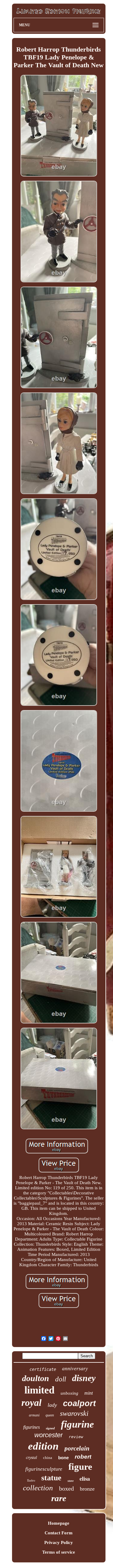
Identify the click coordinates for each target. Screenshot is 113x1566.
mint (88, 1393)
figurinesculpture (43, 1469)
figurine (77, 1424)
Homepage (58, 1523)
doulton (35, 1378)
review (76, 1436)
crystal (31, 1457)
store (70, 1480)
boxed (66, 1488)
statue (51, 1477)
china (47, 1457)
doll (60, 1379)
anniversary (75, 1368)
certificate (43, 1369)
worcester (48, 1435)
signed (50, 1428)
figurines (31, 1427)
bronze (87, 1489)
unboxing (69, 1393)
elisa (85, 1478)
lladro (31, 1480)
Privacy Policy (58, 1542)
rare (58, 1498)
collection (38, 1488)
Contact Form (59, 1532)
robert (83, 1456)
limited (39, 1390)
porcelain (76, 1448)
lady (52, 1405)
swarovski (74, 1413)
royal (31, 1402)
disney (84, 1378)
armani (34, 1415)
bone (63, 1457)
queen (50, 1415)
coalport (79, 1403)
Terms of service (58, 1552)
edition (43, 1446)
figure (80, 1466)
